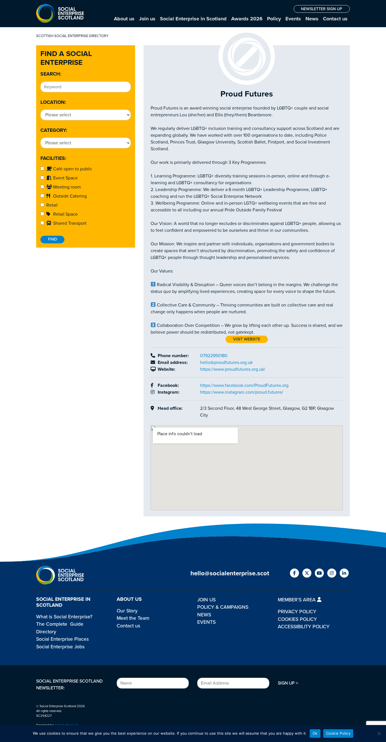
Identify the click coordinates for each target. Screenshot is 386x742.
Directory (46, 632)
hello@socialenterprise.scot (229, 573)
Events (293, 19)
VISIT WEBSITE (246, 339)
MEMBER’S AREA (297, 600)
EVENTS (206, 622)
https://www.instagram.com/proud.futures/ (241, 392)
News (311, 19)
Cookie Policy (338, 733)
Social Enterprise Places (62, 639)
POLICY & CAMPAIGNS (222, 607)
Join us (147, 19)
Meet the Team (133, 618)
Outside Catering (69, 196)
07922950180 (213, 356)
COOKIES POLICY (297, 619)
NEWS (204, 615)
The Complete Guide (59, 624)
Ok (315, 733)
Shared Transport (69, 223)
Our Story (127, 611)
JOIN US (206, 600)
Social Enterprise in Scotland (193, 19)
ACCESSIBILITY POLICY (303, 627)
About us (124, 19)
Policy (274, 19)
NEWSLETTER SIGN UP (321, 9)
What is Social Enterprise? (64, 617)
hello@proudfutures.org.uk (226, 362)
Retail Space (65, 214)
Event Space (65, 178)
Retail (51, 205)
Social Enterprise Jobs (60, 647)
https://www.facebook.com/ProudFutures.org (244, 385)
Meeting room (66, 187)
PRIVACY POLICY (297, 612)
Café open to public (72, 169)
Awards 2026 (247, 19)
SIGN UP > (288, 683)
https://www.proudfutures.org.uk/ (232, 369)
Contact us (335, 19)
